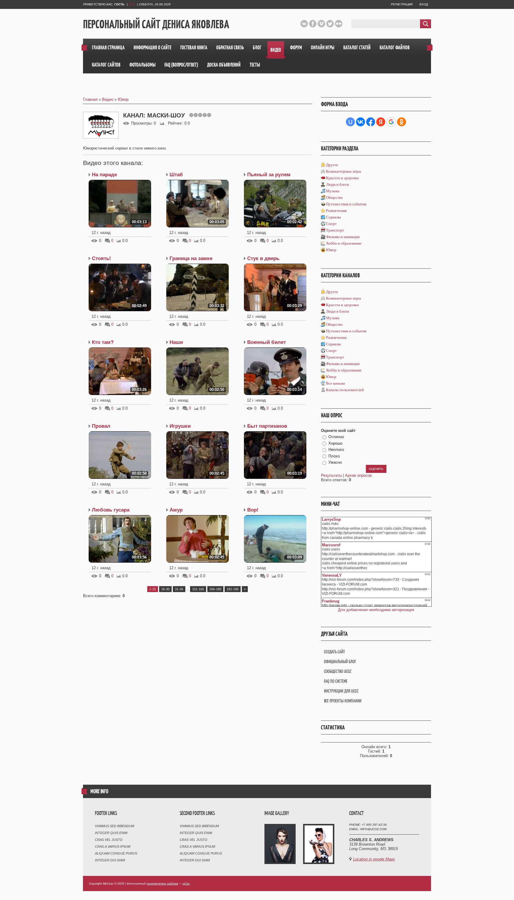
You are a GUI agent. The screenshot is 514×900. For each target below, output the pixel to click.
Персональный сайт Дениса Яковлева (156, 24)
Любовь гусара (110, 510)
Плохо (334, 456)
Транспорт (335, 230)
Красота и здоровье (342, 178)
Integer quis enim (111, 833)
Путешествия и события (346, 204)
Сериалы (333, 217)
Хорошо (335, 443)
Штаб (176, 174)
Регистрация (402, 4)
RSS (131, 4)
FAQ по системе (335, 681)
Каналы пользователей (345, 390)
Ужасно (335, 462)
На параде (104, 174)
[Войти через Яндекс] (380, 121)
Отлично (336, 437)
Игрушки (180, 426)
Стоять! (101, 258)
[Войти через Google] (391, 122)
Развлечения (336, 210)
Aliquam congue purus (116, 853)
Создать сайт (334, 651)
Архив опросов (358, 475)
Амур (176, 510)
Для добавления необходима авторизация (376, 610)
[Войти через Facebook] (370, 121)
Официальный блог (340, 661)
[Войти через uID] (350, 121)
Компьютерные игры (343, 171)
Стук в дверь (263, 258)
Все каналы (335, 383)
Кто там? (103, 342)
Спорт (331, 223)
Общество (334, 197)
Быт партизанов (267, 426)
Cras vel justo (109, 839)
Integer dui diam (110, 860)
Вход (423, 4)
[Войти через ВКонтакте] (360, 121)
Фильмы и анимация (343, 237)
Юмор (123, 99)
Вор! (252, 510)
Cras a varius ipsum (112, 846)
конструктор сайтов (162, 883)
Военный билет (266, 342)
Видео (107, 99)
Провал (101, 426)
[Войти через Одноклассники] (401, 121)
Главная (90, 99)
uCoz (186, 883)
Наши (176, 342)
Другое (332, 165)
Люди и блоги (337, 184)
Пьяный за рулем (269, 174)
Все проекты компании (342, 701)
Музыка (332, 191)
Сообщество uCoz (337, 671)
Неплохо (336, 449)
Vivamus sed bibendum (114, 826)
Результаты (331, 475)
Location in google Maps (374, 859)
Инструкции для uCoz (341, 691)
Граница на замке (191, 258)
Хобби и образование (344, 243)
